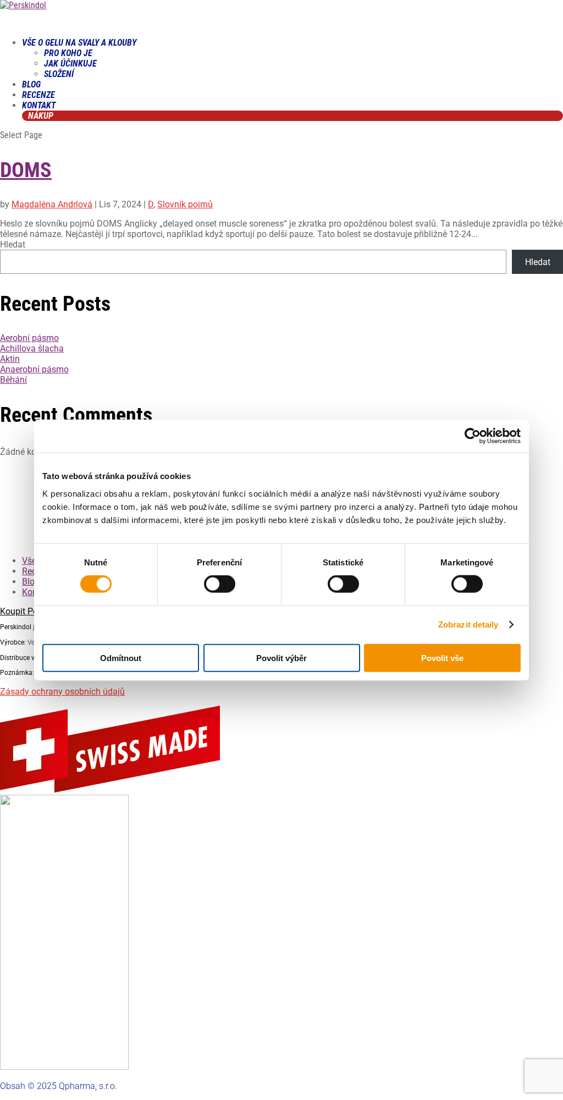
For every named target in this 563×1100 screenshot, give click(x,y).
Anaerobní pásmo (34, 369)
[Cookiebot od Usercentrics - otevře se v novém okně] (472, 436)
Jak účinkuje (70, 63)
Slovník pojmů (185, 204)
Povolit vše (442, 657)
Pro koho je (68, 53)
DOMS (26, 170)
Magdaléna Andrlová (52, 204)
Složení (59, 74)
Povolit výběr (281, 657)
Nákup (40, 116)
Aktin (10, 359)
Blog (31, 581)
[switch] (219, 584)
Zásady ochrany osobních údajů (62, 691)
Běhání (13, 380)
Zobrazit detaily (468, 624)
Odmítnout (120, 657)
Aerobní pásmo (29, 338)
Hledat (12, 244)
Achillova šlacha (32, 348)
